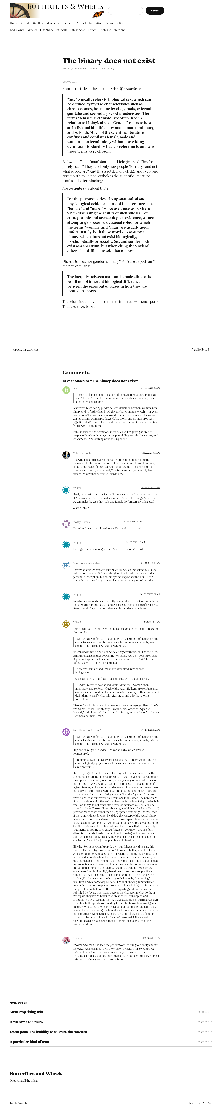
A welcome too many (26, 1022)
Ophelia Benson (79, 68)
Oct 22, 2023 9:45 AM (150, 562)
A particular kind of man (29, 1042)
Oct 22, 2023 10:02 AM (150, 594)
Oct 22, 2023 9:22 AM (150, 487)
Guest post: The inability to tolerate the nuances (48, 1032)
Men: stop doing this (26, 1012)
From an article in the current (101, 88)
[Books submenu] (72, 23)
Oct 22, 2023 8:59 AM (150, 387)
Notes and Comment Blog (102, 68)
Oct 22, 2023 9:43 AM (135, 542)
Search (155, 10)
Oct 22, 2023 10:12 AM (150, 621)
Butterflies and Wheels (36, 1073)
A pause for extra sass (26, 349)
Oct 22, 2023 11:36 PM (150, 937)
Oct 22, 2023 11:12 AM (150, 729)
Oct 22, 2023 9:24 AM (132, 521)
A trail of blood (200, 349)
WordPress (207, 1102)
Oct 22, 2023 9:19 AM (150, 452)
